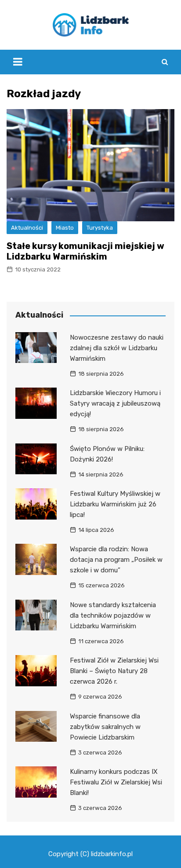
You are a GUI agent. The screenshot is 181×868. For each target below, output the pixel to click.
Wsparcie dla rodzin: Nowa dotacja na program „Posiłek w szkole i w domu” (116, 559)
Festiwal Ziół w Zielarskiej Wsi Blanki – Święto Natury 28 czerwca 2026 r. (114, 670)
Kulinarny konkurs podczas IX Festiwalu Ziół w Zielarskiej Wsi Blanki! (116, 782)
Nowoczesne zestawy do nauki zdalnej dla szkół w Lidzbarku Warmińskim (116, 348)
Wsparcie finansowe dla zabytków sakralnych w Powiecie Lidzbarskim (105, 726)
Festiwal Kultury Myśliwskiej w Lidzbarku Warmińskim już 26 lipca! (115, 504)
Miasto (65, 227)
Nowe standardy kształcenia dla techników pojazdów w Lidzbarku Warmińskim (113, 615)
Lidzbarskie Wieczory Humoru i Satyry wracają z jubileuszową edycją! (115, 403)
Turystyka (100, 227)
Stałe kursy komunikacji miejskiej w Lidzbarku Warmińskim (85, 251)
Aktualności (27, 227)
